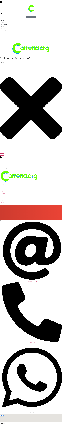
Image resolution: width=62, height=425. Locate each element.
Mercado (2, 191)
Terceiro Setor (3, 198)
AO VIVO (2, 184)
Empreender (3, 193)
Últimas (2, 202)
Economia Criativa (4, 186)
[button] (31, 206)
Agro (2, 200)
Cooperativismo (4, 195)
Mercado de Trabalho (5, 189)
